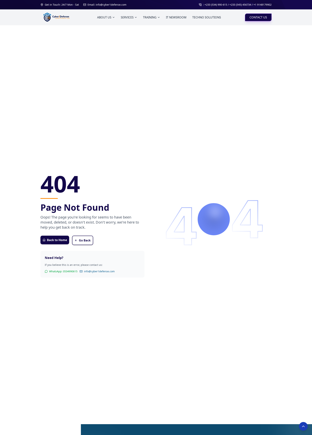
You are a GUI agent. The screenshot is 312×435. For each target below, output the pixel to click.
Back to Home (57, 240)
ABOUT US (104, 17)
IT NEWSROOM (176, 17)
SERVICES (127, 17)
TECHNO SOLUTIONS (206, 17)
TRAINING (150, 17)
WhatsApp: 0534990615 (63, 271)
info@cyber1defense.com (99, 271)
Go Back (85, 240)
